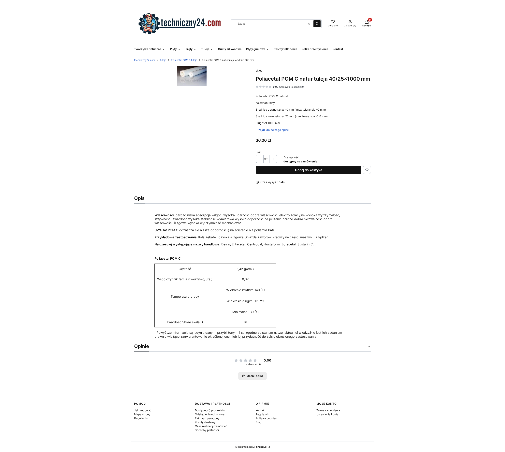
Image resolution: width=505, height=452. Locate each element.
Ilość (259, 152)
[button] (317, 23)
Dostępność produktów (210, 410)
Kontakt (261, 410)
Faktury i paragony (207, 418)
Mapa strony (142, 414)
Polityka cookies (266, 418)
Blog (258, 422)
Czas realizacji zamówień (211, 426)
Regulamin (141, 418)
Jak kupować (143, 410)
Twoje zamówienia (328, 410)
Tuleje (163, 60)
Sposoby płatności (207, 430)
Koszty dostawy (205, 422)
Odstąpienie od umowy (210, 414)
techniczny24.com (144, 60)
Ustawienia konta (327, 414)
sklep (259, 70)
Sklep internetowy (251, 446)
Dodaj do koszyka (308, 170)
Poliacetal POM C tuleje (184, 60)
